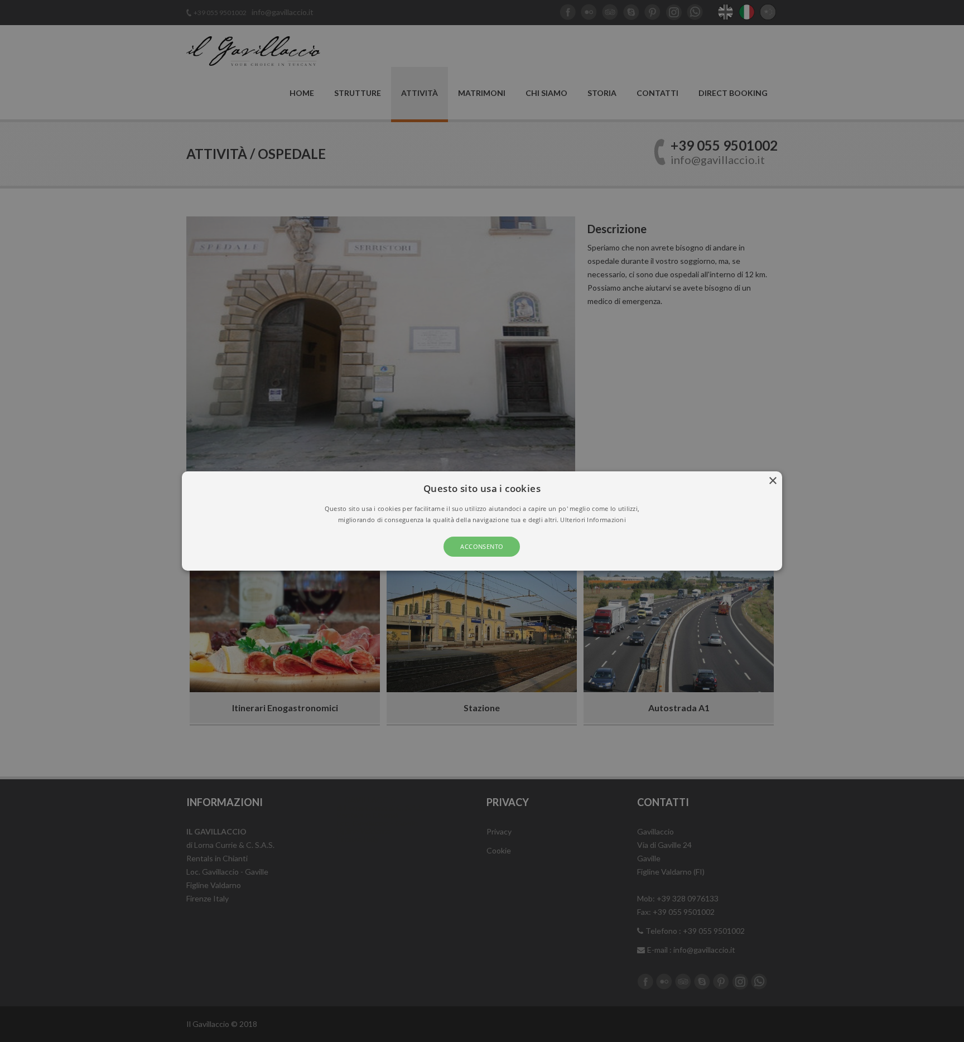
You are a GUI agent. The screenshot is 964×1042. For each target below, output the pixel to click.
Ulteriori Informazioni (593, 519)
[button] (482, 521)
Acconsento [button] (481, 546)
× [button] (772, 481)
